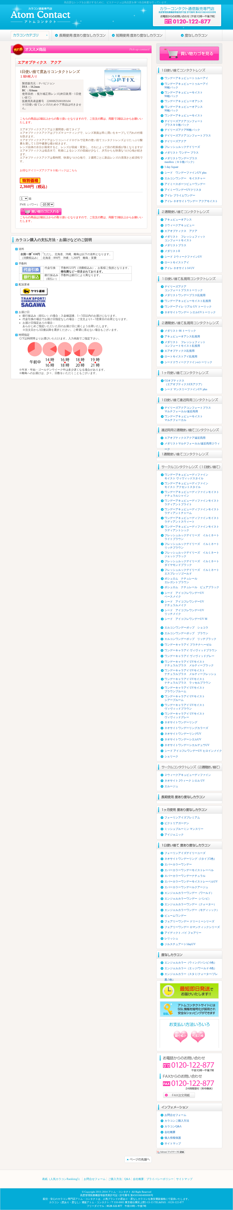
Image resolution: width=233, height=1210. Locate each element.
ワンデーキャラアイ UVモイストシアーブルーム (185, 698)
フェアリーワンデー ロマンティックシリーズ (192, 927)
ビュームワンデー (175, 915)
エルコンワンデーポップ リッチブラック (190, 639)
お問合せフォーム (175, 1115)
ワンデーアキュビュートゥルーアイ (186, 78)
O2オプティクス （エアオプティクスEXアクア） (184, 382)
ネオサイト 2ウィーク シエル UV (185, 780)
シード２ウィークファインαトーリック (188, 362)
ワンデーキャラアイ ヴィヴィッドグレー (189, 656)
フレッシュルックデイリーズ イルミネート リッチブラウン (192, 545)
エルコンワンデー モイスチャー (185, 178)
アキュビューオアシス (178, 219)
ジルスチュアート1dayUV (180, 944)
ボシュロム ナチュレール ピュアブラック (192, 587)
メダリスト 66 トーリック (180, 330)
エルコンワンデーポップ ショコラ (186, 627)
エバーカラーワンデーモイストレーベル (189, 870)
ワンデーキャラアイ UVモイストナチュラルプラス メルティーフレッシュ (190, 672)
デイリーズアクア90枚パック (182, 129)
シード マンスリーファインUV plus (186, 389)
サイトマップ (173, 1143)
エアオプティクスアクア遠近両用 (185, 437)
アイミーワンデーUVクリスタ (183, 189)
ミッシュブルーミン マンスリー (184, 829)
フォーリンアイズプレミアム (182, 817)
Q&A (127, 1179)
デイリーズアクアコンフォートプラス (188, 135)
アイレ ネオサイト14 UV (180, 268)
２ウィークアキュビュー (180, 225)
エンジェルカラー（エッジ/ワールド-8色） (191, 968)
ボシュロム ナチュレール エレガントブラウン (181, 580)
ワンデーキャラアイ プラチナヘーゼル (188, 644)
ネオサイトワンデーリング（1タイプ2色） (190, 858)
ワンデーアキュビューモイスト (184, 115)
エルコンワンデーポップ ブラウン (186, 633)
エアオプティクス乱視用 (180, 350)
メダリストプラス (175, 245)
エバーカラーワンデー (178, 864)
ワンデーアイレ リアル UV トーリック (188, 306)
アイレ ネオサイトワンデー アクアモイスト (191, 201)
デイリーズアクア (175, 141)
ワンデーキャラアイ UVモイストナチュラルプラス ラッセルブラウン (188, 680)
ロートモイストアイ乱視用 (181, 356)
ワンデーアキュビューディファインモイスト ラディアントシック (192, 528)
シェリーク (171, 756)
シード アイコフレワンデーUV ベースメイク (184, 594)
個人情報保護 (173, 1137)
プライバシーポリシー (160, 1179)
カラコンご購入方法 (177, 1120)
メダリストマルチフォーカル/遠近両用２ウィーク (192, 444)
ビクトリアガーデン (177, 823)
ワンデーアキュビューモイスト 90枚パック (184, 94)
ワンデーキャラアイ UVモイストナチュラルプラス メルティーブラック (189, 663)
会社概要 (170, 1132)
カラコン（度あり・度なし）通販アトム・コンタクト (79, 1202)
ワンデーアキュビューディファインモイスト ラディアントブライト (192, 502)
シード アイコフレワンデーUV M (186, 618)
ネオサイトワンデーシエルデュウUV (187, 745)
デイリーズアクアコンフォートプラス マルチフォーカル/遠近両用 (188, 409)
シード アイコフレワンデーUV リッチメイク (184, 612)
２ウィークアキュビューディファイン (188, 775)
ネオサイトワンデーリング (181, 722)
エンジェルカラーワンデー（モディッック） (192, 910)
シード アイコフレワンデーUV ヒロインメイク (193, 750)
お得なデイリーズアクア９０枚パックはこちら (48, 170)
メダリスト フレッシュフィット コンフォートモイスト (185, 238)
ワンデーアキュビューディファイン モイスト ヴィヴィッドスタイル (186, 476)
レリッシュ (171, 938)
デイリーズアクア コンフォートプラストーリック (184, 288)
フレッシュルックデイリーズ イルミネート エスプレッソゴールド (192, 571)
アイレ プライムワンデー (180, 195)
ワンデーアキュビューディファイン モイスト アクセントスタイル (186, 485)
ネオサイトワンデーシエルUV (183, 739)
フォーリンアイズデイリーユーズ (185, 853)
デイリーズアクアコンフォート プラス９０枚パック (184, 123)
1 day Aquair (171, 167)
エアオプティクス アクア (181, 231)
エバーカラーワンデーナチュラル (185, 875)
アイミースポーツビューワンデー (185, 184)
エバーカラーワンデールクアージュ (186, 887)
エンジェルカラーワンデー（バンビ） (188, 898)
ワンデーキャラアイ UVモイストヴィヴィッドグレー (185, 715)
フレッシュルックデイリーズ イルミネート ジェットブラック (192, 554)
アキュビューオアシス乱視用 (182, 336)
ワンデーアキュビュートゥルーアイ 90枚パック (186, 85)
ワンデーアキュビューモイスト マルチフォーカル (184, 418)
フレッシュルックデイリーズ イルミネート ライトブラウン (192, 537)
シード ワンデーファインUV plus (186, 172)
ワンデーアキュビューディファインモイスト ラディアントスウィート (192, 519)
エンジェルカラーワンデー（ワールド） (189, 893)
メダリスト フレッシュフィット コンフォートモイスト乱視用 (185, 344)
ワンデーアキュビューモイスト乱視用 (188, 300)
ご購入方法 (115, 1179)
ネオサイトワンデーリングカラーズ (186, 728)
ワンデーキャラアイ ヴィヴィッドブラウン (191, 650)
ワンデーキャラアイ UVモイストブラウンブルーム (185, 689)
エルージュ (171, 786)
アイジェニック (174, 834)
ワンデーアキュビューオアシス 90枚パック (184, 108)
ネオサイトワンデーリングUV (183, 733)
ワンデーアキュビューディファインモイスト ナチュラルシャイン (192, 493)
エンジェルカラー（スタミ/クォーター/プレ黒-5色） (191, 974)
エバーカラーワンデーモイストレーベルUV (191, 881)
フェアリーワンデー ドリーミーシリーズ (189, 921)
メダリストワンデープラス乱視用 (185, 295)
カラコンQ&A (173, 1126)
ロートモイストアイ (177, 262)
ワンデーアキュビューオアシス (184, 101)
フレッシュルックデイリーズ (182, 147)
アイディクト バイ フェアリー (183, 932)
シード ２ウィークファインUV (183, 256)
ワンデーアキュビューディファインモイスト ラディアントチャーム (192, 511)
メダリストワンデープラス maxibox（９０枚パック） (181, 160)
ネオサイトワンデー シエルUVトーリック (190, 312)
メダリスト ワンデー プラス (182, 152)
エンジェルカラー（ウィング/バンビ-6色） (191, 962)
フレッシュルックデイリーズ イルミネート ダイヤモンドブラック (192, 563)
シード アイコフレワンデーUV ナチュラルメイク (184, 603)
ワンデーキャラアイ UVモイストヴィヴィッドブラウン (185, 706)
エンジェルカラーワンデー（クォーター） (190, 904)
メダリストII (172, 251)
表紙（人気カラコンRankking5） (61, 1179)
